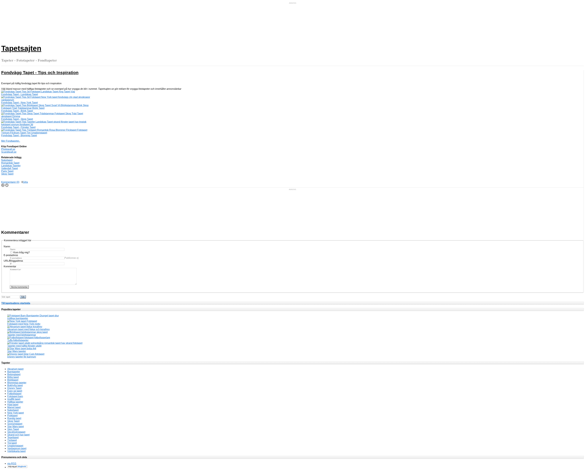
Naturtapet (6, 160)
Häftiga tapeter (15, 402)
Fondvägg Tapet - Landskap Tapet (19, 94)
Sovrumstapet (14, 423)
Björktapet (12, 380)
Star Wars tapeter (16, 351)
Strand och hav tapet (18, 434)
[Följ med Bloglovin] (17, 467)
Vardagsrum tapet (16, 448)
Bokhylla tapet (15, 385)
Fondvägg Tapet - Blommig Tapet (19, 135)
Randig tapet (14, 418)
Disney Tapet (14, 388)
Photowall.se (8, 149)
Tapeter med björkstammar (21, 335)
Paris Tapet (7, 171)
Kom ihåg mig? (21, 252)
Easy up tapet (14, 391)
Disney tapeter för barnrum (21, 356)
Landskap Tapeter (11, 165)
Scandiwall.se (8, 152)
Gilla (25, 182)
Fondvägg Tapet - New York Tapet (19, 102)
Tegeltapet (13, 437)
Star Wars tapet (15, 426)
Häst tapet (12, 404)
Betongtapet (13, 374)
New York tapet (15, 412)
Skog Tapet (7, 174)
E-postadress (11, 255)
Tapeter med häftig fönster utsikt (24, 345)
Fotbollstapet (14, 393)
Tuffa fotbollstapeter (17, 340)
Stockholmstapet (16, 432)
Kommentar (10, 266)
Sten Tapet (13, 429)
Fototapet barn (15, 396)
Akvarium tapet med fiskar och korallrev (28, 329)
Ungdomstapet (15, 445)
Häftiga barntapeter (17, 318)
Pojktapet (12, 415)
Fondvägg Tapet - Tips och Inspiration (39, 72)
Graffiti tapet (13, 399)
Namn (7, 246)
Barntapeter (13, 371)
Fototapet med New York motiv (23, 324)
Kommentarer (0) (10, 182)
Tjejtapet (12, 440)
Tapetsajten (21, 48)
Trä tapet (12, 443)
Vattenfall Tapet (9, 168)
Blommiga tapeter (16, 382)
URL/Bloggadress (13, 261)
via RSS (11, 463)
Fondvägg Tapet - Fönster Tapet (18, 127)
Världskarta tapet (16, 451)
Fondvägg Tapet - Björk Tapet (17, 110)
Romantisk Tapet (10, 163)
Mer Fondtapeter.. (10, 141)
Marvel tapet (14, 407)
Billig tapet (13, 377)
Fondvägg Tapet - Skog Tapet (17, 119)
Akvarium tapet (15, 369)
